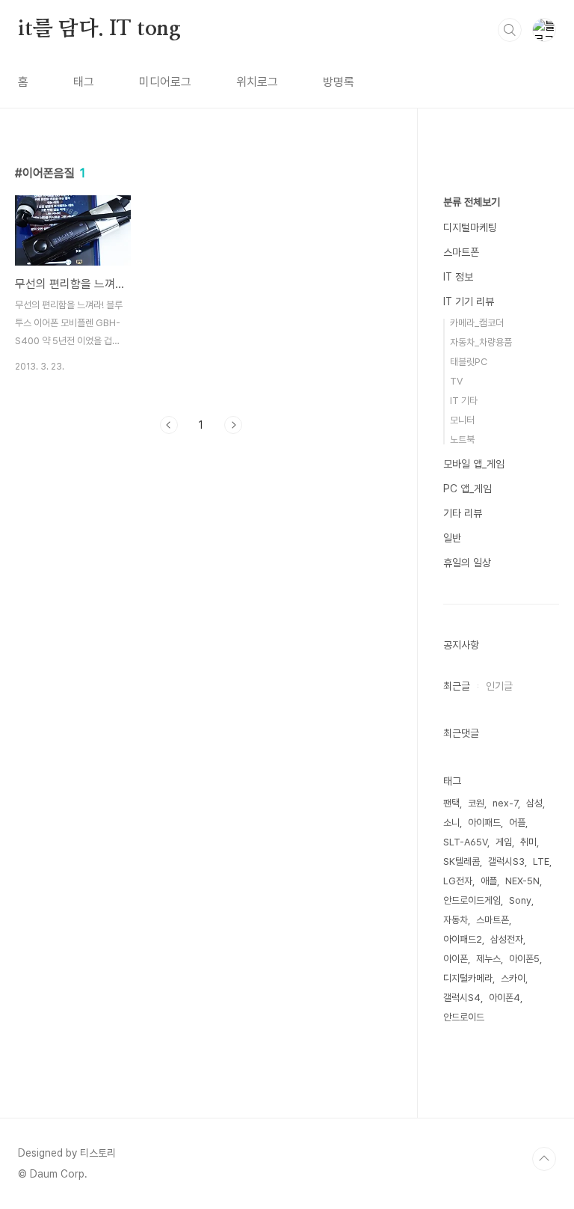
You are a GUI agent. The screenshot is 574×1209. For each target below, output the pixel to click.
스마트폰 (461, 252)
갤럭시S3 (506, 861)
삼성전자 (506, 939)
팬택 (451, 803)
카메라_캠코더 (477, 322)
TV (456, 381)
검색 (510, 30)
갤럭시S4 (462, 997)
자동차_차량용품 (481, 342)
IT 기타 (464, 400)
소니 (451, 822)
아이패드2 (462, 939)
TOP (544, 1159)
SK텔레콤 (461, 861)
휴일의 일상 (467, 563)
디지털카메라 (468, 978)
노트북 (462, 439)
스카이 (513, 978)
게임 (504, 842)
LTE (541, 861)
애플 (489, 881)
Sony (520, 900)
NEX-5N (522, 881)
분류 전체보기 (471, 202)
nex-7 (505, 803)
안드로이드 (463, 1017)
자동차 (455, 919)
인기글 (499, 686)
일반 (452, 538)
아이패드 (484, 822)
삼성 (534, 803)
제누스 (488, 958)
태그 (83, 82)
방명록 (338, 82)
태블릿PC (468, 361)
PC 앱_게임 (467, 489)
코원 (476, 803)
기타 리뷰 (462, 513)
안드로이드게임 (472, 900)
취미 (528, 842)
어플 (517, 822)
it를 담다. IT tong (99, 29)
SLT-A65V (465, 842)
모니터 (462, 420)
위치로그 (257, 82)
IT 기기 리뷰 (468, 301)
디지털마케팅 (470, 227)
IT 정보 (458, 277)
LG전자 (457, 881)
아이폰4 (504, 997)
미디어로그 (165, 82)
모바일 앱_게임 (473, 464)
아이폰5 (524, 958)
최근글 (456, 686)
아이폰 (455, 958)
